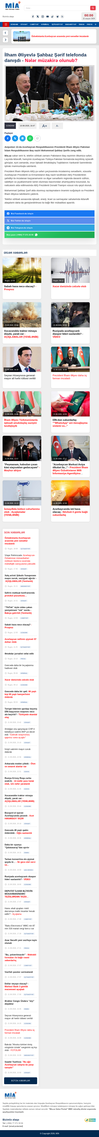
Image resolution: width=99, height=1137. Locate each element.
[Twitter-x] (38, 17)
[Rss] (62, 17)
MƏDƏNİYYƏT (70, 24)
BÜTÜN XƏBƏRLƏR (20, 1081)
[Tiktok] (52, 17)
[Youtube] (48, 17)
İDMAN (81, 24)
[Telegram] (57, 17)
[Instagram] (43, 17)
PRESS (89, 24)
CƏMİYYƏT (34, 24)
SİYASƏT (23, 24)
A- (57, 125)
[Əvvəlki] (5, 33)
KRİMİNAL (45, 24)
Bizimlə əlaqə (8, 16)
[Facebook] (33, 17)
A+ (44, 126)
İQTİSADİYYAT (57, 24)
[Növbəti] (5, 40)
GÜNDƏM (14, 24)
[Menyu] (6, 24)
